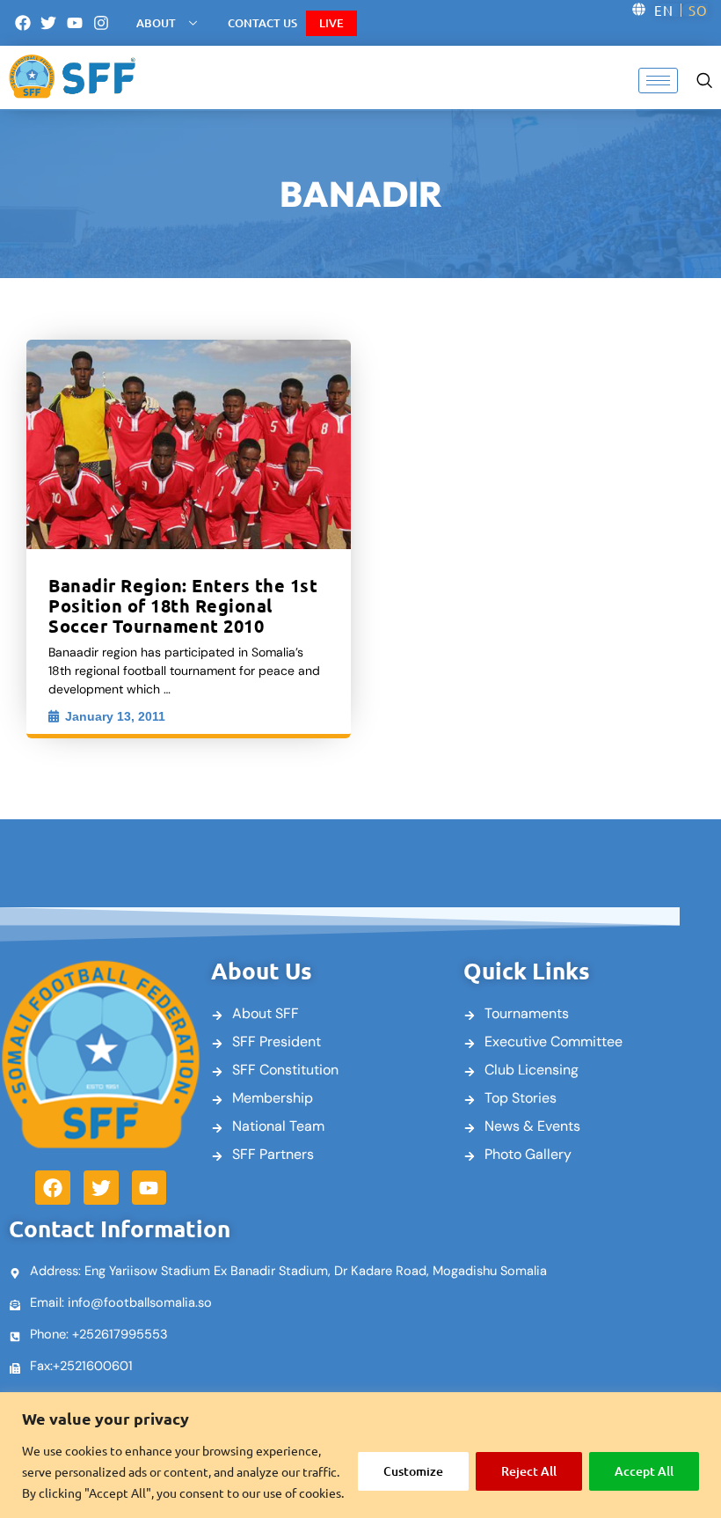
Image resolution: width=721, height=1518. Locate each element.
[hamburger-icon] (658, 80)
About (156, 23)
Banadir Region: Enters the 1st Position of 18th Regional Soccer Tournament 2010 (182, 605)
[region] (360, 1455)
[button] (704, 78)
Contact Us (262, 23)
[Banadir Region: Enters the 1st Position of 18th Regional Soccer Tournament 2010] (188, 444)
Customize (413, 1471)
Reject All (529, 1471)
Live (331, 23)
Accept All (644, 1471)
